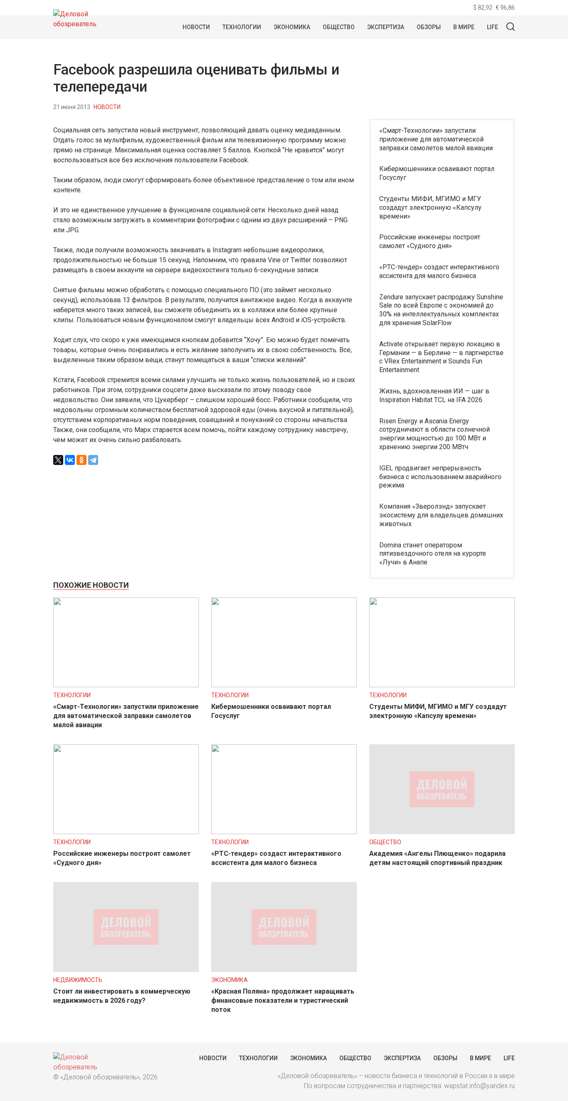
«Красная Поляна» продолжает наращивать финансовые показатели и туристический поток (282, 1000)
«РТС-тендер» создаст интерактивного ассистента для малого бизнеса (439, 271)
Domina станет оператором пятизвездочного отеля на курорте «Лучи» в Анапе (432, 554)
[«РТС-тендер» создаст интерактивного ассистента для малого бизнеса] (284, 832)
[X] (58, 460)
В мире (463, 27)
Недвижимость (77, 980)
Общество (339, 27)
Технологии (241, 27)
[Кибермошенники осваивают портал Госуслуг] (284, 685)
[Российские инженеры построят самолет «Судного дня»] (126, 832)
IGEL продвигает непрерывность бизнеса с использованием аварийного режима (440, 477)
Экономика (292, 27)
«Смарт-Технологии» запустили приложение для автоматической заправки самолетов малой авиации (436, 139)
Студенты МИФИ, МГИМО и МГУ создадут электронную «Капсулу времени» (430, 207)
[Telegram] (93, 460)
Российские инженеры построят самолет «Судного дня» (429, 241)
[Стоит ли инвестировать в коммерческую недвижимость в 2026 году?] (126, 970)
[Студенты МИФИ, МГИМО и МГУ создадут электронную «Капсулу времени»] (442, 685)
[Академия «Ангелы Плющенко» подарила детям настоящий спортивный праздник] (442, 832)
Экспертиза (385, 27)
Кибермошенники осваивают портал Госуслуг (436, 173)
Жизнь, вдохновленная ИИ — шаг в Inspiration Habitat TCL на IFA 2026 (434, 395)
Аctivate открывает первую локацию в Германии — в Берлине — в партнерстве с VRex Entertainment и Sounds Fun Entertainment (441, 357)
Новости (196, 27)
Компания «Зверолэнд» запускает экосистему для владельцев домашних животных (441, 515)
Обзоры (429, 27)
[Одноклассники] (81, 460)
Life (492, 27)
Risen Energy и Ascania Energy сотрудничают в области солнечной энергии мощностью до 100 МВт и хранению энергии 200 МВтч (434, 434)
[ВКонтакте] (70, 460)
